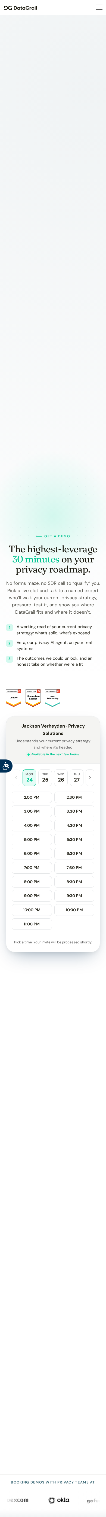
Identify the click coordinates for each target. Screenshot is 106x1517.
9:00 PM (32, 895)
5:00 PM (32, 839)
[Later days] (90, 777)
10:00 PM (31, 909)
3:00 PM (32, 811)
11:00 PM (32, 924)
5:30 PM (74, 839)
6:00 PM (32, 853)
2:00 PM (31, 797)
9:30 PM (74, 895)
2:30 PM (74, 797)
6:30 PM (74, 853)
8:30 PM (74, 881)
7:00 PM (31, 867)
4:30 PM (74, 825)
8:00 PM (32, 881)
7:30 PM (74, 867)
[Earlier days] (16, 777)
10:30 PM (74, 909)
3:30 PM (74, 811)
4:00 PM (32, 825)
